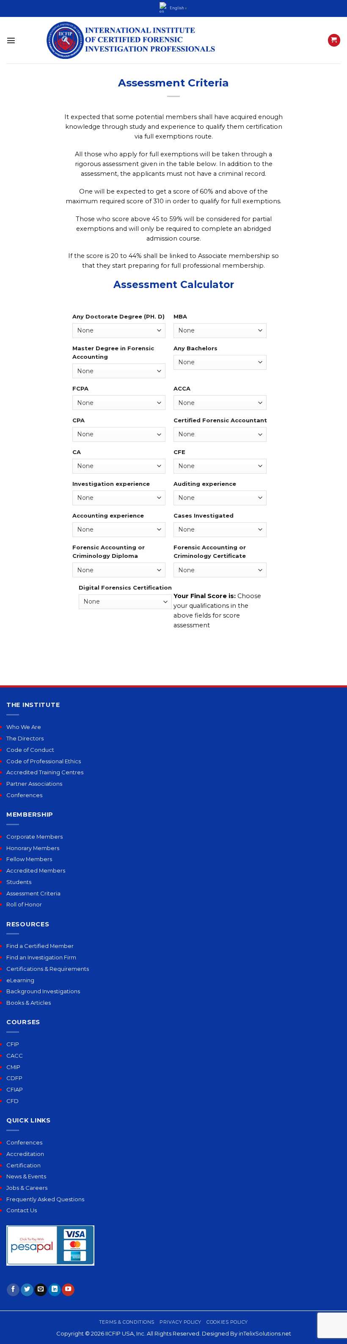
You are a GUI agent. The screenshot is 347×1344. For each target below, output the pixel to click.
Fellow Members (29, 859)
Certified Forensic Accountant (220, 420)
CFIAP (14, 1089)
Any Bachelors (196, 348)
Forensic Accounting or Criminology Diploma (108, 552)
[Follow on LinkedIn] (54, 1290)
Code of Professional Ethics (43, 761)
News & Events (26, 1176)
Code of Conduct (30, 749)
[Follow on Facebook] (13, 1290)
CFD (12, 1100)
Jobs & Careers (26, 1187)
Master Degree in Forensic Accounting (113, 352)
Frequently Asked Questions (45, 1199)
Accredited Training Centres (44, 772)
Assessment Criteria (33, 893)
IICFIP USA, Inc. (125, 1333)
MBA (180, 316)
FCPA (80, 388)
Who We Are (23, 726)
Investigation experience (111, 483)
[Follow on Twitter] (27, 1290)
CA (76, 452)
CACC (14, 1055)
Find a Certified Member (40, 945)
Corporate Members (34, 836)
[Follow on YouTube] (68, 1290)
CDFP (14, 1078)
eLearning (20, 980)
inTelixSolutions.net (265, 1333)
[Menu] (11, 40)
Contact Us (21, 1210)
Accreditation (25, 1153)
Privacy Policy (180, 1322)
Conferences (24, 795)
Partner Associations (34, 783)
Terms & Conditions (126, 1322)
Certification (23, 1165)
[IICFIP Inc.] (131, 40)
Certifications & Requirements (47, 968)
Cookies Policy (227, 1322)
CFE (179, 452)
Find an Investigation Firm (41, 957)
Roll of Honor (24, 904)
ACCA (182, 388)
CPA (78, 420)
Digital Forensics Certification (125, 587)
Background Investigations (43, 991)
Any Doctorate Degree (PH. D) (118, 316)
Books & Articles (28, 1002)
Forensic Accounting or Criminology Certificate (210, 552)
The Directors (25, 738)
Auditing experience (205, 483)
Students (18, 881)
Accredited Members (35, 870)
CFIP (12, 1044)
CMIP (13, 1067)
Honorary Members (32, 848)
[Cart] (334, 40)
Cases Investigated (204, 515)
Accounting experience (108, 515)
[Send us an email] (40, 1290)
